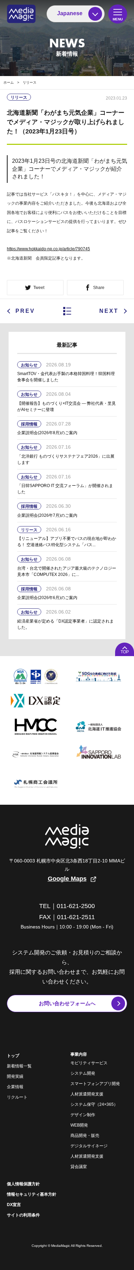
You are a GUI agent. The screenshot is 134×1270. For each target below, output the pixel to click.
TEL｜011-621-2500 (67, 906)
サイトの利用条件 (23, 1215)
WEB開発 (79, 1125)
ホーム (8, 82)
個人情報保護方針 (23, 1184)
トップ (13, 1055)
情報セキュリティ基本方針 (31, 1194)
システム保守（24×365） (94, 1104)
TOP (125, 652)
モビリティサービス (89, 1063)
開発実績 (15, 1076)
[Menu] (117, 14)
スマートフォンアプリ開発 (95, 1083)
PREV (25, 311)
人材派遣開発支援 (86, 1094)
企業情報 (15, 1086)
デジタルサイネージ (89, 1145)
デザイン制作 (82, 1114)
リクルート (17, 1097)
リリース (29, 82)
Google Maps (67, 878)
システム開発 (82, 1073)
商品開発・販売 (84, 1135)
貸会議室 (78, 1166)
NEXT (109, 311)
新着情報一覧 (19, 1066)
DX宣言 (14, 1204)
